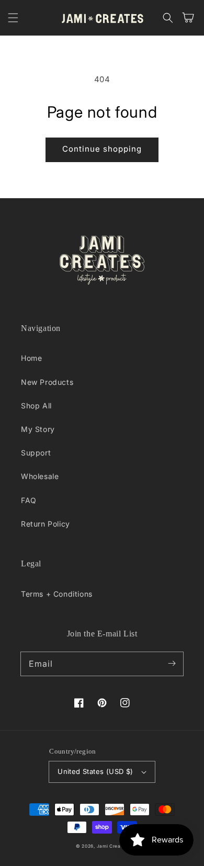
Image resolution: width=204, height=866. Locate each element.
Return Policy (45, 523)
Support (36, 452)
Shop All (36, 405)
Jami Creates (112, 846)
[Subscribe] (171, 663)
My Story (38, 429)
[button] (13, 17)
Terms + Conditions (57, 593)
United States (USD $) (95, 771)
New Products (47, 382)
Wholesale (40, 476)
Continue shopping (102, 149)
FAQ (29, 500)
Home (31, 358)
